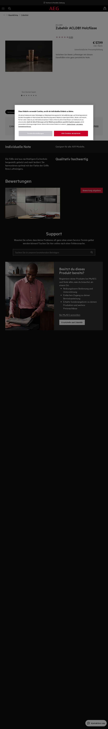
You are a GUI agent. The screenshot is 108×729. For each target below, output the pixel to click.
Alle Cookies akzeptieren (71, 133)
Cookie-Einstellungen (35, 133)
